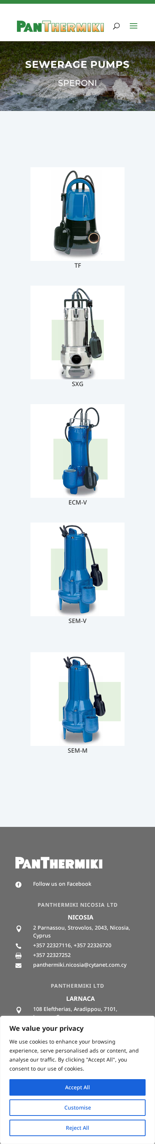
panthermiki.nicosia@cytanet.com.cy (79, 964)
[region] (77, 1080)
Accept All (77, 1087)
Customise (77, 1107)
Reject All (77, 1127)
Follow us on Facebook (62, 883)
